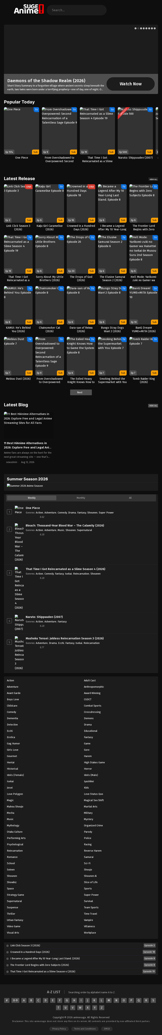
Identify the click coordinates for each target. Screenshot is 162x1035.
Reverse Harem (93, 850)
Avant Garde (14, 693)
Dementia (12, 718)
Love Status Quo (93, 793)
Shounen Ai (90, 875)
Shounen (92, 512)
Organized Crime (93, 825)
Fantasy (81, 512)
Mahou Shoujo (15, 806)
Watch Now (131, 83)
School (11, 863)
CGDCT (87, 699)
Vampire (88, 920)
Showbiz (12, 882)
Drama (72, 512)
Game (87, 743)
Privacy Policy (59, 1029)
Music (61, 530)
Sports (88, 888)
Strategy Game (15, 894)
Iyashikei (89, 781)
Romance (12, 857)
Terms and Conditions (85, 1029)
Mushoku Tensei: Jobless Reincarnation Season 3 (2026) (65, 638)
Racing (88, 844)
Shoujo (88, 869)
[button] (136, 28)
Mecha (10, 812)
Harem (88, 756)
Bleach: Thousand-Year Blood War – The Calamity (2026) (65, 525)
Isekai (68, 573)
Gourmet (12, 756)
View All (153, 179)
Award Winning (92, 693)
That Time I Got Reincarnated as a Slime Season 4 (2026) (65, 569)
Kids (86, 787)
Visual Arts (13, 932)
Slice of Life (91, 882)
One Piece (33, 508)
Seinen (11, 869)
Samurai (88, 857)
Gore (86, 749)
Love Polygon (15, 793)
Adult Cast (90, 680)
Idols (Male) (91, 775)
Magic (10, 800)
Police (87, 838)
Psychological (15, 844)
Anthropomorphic (94, 686)
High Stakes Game (94, 762)
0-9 (15, 1000)
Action (39, 512)
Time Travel (90, 913)
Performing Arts (16, 838)
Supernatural (84, 530)
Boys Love (13, 699)
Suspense (12, 907)
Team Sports (91, 907)
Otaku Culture (15, 831)
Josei (10, 787)
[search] (100, 10)
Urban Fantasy (15, 920)
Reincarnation (81, 573)
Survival (88, 901)
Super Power (106, 512)
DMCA (107, 1029)
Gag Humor (13, 743)
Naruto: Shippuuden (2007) (44, 617)
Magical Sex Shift (94, 800)
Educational (90, 730)
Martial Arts (90, 806)
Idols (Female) (15, 775)
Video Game (13, 926)
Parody (88, 831)
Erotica (11, 737)
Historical (12, 768)
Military (88, 812)
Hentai (10, 762)
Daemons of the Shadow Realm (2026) (46, 80)
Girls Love (12, 749)
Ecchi (61, 643)
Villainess (89, 926)
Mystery (88, 819)
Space (10, 888)
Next (80, 392)
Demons (89, 718)
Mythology (13, 825)
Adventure (50, 512)
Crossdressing (92, 711)
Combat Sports (92, 705)
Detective (12, 724)
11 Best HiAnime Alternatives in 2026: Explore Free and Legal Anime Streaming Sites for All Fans (28, 447)
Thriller (11, 913)
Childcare (12, 705)
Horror (88, 768)
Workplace (90, 932)
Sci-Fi (87, 863)
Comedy (62, 512)
